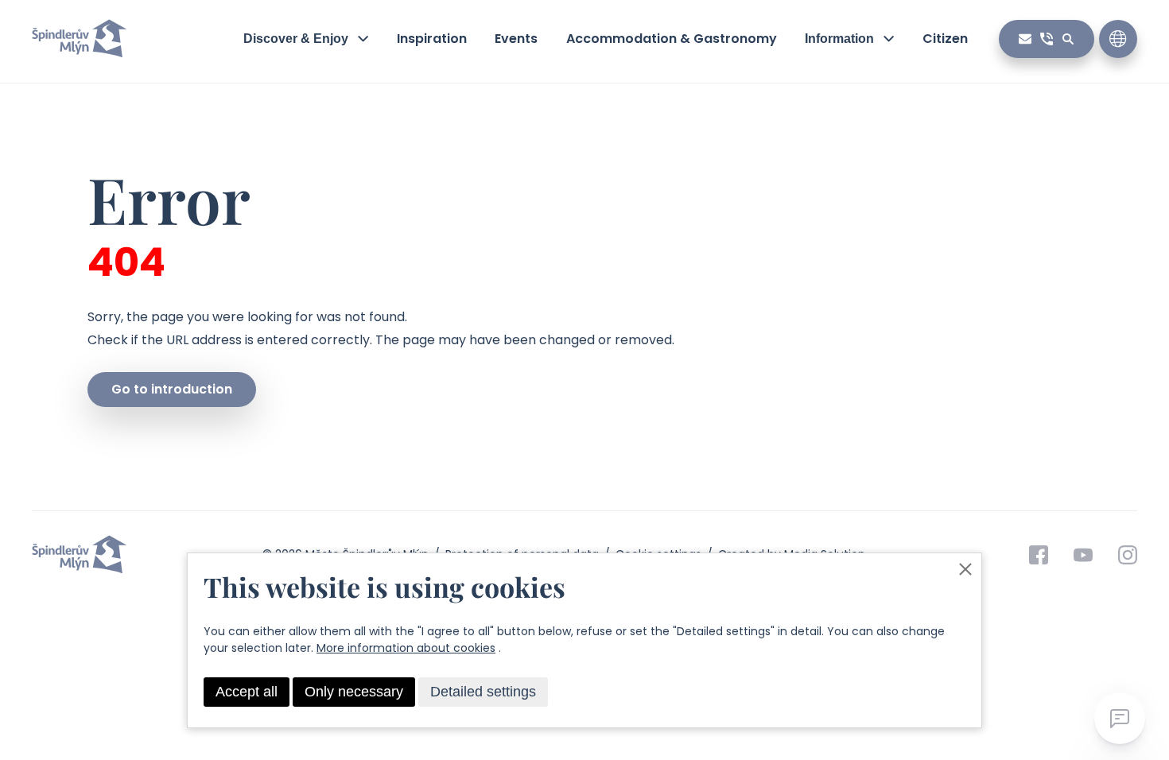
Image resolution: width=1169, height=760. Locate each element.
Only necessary (354, 692)
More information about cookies (406, 648)
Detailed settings (483, 692)
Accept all (247, 692)
